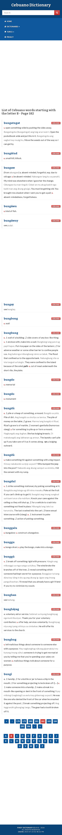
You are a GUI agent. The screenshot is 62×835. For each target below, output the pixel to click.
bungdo (9, 379)
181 (36, 721)
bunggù (9, 556)
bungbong (11, 318)
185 (22, 726)
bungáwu (10, 206)
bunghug (10, 639)
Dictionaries (12, 26)
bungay (9, 304)
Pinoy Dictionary (25, 827)
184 (55, 721)
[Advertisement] (31, 74)
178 (18, 721)
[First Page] (6, 721)
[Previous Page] (12, 721)
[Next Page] (34, 726)
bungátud (10, 153)
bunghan (10, 595)
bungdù (9, 408)
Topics (10, 32)
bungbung (11, 333)
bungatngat (12, 123)
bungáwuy (11, 220)
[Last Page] (40, 726)
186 (28, 726)
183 (49, 721)
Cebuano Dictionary (31, 5)
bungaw (9, 167)
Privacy (10, 37)
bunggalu (10, 528)
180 (30, 721)
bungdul (10, 481)
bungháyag (11, 609)
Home (9, 21)
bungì (8, 674)
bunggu (9, 542)
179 (24, 721)
